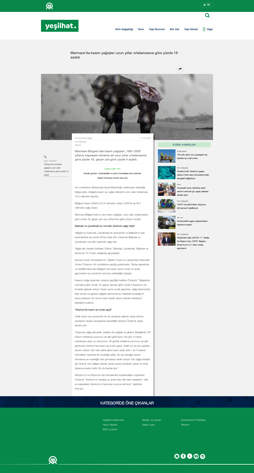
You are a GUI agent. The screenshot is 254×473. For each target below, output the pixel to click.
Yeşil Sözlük (191, 29)
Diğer (210, 29)
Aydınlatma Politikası (193, 420)
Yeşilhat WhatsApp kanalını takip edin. (112, 178)
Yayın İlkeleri (110, 424)
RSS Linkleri (110, 429)
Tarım (141, 29)
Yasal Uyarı (148, 424)
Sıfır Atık (174, 29)
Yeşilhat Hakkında (113, 420)
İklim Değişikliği (124, 29)
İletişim (185, 424)
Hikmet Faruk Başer (83, 138)
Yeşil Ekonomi (157, 29)
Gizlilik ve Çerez (151, 420)
